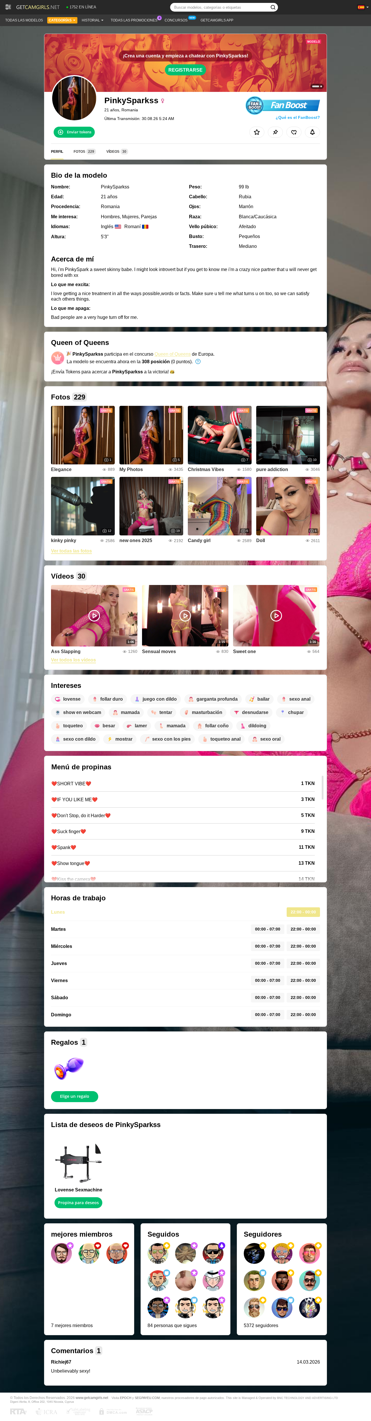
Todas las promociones (134, 20)
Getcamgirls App (217, 20)
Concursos (176, 20)
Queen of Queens (172, 354)
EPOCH (125, 1398)
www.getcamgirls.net (92, 1398)
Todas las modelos (24, 20)
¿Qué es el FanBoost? (298, 117)
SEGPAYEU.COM (147, 1398)
